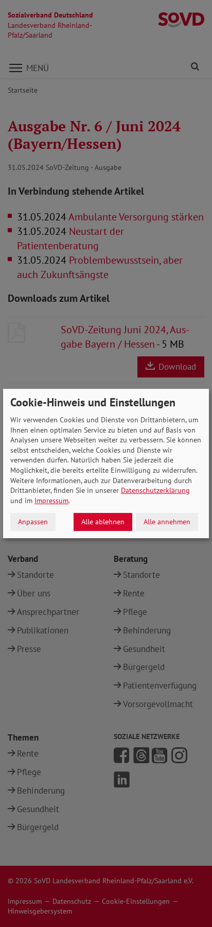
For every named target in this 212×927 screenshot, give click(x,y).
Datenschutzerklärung (155, 490)
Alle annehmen (167, 521)
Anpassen (33, 521)
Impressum (51, 500)
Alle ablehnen (103, 521)
